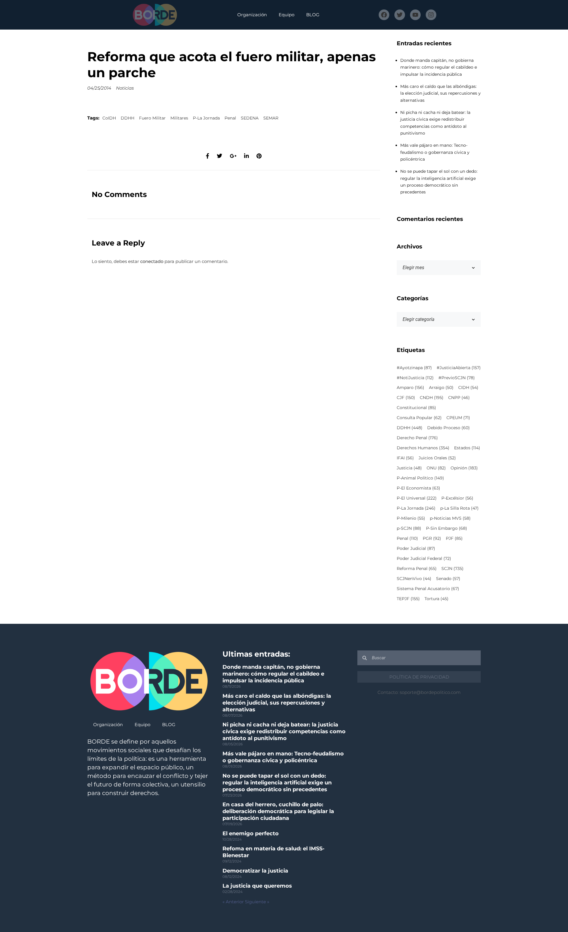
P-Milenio (411, 518)
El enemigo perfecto (250, 833)
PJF (454, 538)
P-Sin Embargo (446, 528)
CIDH (468, 387)
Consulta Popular (419, 417)
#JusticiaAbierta (459, 367)
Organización (252, 14)
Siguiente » (257, 901)
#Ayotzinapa (414, 367)
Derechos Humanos (423, 447)
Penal (230, 118)
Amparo (410, 387)
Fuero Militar (152, 118)
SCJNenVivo (414, 578)
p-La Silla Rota (459, 508)
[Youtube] (415, 14)
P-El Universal (417, 498)
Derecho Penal (417, 437)
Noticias (125, 88)
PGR (432, 538)
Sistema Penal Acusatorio (428, 588)
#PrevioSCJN (456, 377)
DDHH (127, 118)
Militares (179, 118)
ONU (436, 468)
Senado (448, 578)
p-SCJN (409, 528)
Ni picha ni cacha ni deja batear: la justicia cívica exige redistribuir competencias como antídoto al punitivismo (284, 731)
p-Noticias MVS (450, 518)
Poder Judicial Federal (424, 558)
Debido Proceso (448, 427)
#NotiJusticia (415, 377)
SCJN (452, 568)
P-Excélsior (457, 498)
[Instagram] (431, 14)
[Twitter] (399, 14)
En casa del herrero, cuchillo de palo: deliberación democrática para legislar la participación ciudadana (278, 811)
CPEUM (458, 417)
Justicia (409, 468)
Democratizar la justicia (255, 871)
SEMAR (270, 118)
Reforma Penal (417, 568)
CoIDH (109, 118)
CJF (406, 397)
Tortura (436, 598)
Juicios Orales (437, 458)
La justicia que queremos (257, 886)
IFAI (405, 458)
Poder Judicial (416, 548)
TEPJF (408, 598)
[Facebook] (384, 14)
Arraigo (441, 387)
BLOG (313, 14)
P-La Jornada (206, 118)
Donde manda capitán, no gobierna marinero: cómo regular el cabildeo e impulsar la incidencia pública (438, 67)
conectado (151, 261)
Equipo (286, 14)
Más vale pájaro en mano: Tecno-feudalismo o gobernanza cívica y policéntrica (434, 152)
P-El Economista (418, 488)
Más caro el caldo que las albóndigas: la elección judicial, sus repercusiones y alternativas (440, 93)
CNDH (431, 397)
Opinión (464, 468)
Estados (467, 447)
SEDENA (250, 118)
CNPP (459, 397)
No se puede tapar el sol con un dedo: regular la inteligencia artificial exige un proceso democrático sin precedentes (277, 783)
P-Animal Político (420, 478)
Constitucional (416, 407)
